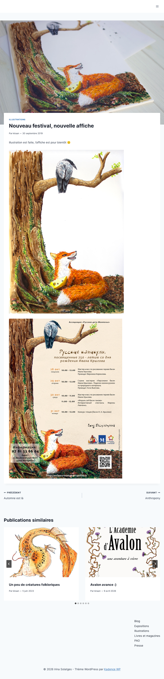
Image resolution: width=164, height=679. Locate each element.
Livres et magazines (147, 635)
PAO (137, 640)
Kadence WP (112, 669)
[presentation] (41, 552)
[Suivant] (155, 564)
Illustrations (17, 119)
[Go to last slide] (9, 564)
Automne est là (13, 495)
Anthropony (152, 495)
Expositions (141, 626)
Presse (138, 645)
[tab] (75, 603)
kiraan (16, 133)
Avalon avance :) (103, 585)
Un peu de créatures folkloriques (34, 585)
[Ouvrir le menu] (157, 6)
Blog (137, 621)
